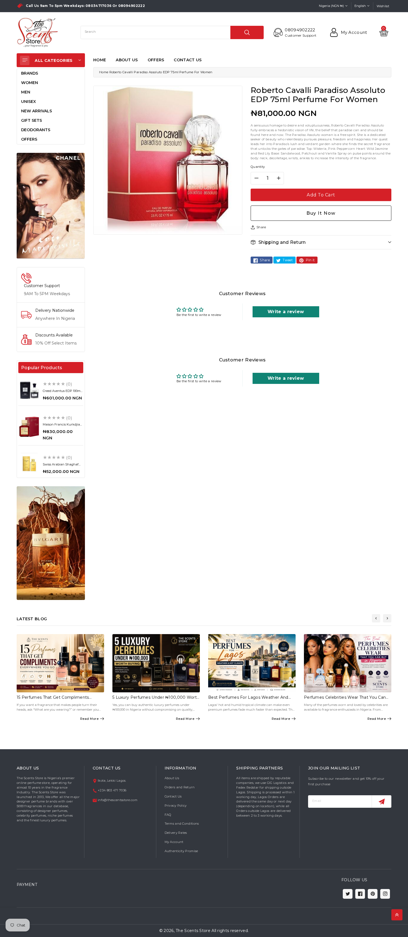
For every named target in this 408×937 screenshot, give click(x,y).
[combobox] (172, 32)
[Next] (387, 618)
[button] (321, 242)
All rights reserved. (230, 930)
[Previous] (376, 618)
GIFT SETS (31, 120)
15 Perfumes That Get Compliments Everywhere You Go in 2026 (53, 700)
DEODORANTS (35, 129)
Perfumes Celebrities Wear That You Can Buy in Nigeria (345, 700)
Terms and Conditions (182, 823)
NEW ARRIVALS (36, 110)
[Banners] (51, 205)
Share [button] (261, 227)
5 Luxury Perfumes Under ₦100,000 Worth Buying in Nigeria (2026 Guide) (155, 700)
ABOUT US (127, 59)
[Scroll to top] (396, 914)
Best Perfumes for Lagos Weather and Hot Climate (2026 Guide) (248, 700)
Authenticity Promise (181, 851)
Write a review (286, 311)
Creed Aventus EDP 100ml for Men (62, 392)
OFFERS (156, 59)
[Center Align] (24, 60)
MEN (25, 92)
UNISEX (28, 101)
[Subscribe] (381, 801)
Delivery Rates (176, 833)
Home (103, 72)
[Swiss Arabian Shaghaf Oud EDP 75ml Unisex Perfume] (29, 464)
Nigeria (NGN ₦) (331, 6)
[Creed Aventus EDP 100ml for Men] (29, 390)
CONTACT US (188, 59)
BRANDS (29, 73)
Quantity (258, 167)
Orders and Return (180, 787)
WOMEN (29, 82)
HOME (99, 59)
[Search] (247, 32)
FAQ (168, 815)
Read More (89, 719)
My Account (174, 842)
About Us (172, 778)
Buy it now (321, 213)
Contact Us (173, 796)
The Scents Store (193, 930)
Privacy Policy (176, 805)
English (360, 6)
